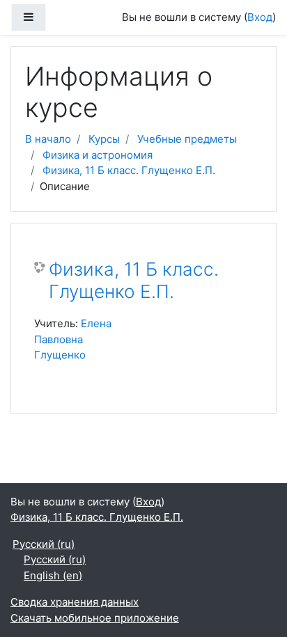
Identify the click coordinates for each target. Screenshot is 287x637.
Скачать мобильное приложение (94, 617)
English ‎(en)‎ (53, 575)
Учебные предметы (187, 139)
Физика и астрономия (97, 155)
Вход (259, 17)
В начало (48, 139)
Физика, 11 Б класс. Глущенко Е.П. (128, 170)
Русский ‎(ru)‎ (44, 544)
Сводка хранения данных (74, 601)
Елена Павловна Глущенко (72, 339)
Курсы (104, 139)
